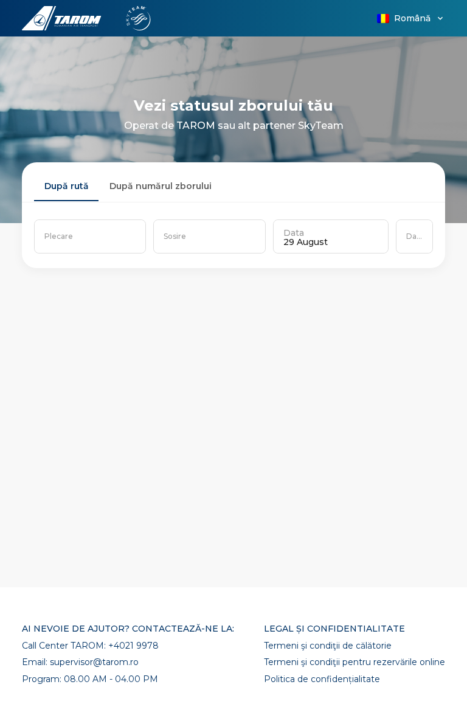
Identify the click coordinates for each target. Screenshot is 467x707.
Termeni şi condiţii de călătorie (328, 646)
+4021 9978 (133, 645)
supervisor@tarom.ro (94, 662)
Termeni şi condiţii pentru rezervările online (354, 662)
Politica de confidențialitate (322, 679)
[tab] (66, 186)
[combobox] (90, 236)
